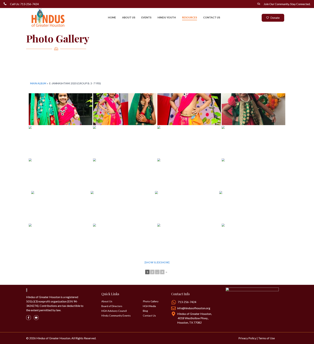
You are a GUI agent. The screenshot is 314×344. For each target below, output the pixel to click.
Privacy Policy (247, 338)
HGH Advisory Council (114, 310)
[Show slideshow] (157, 262)
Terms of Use (266, 338)
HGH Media (149, 306)
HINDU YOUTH (167, 17)
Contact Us (149, 315)
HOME (112, 17)
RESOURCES (189, 17)
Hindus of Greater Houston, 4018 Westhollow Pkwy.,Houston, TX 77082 (194, 318)
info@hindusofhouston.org (193, 308)
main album (38, 83)
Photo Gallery (150, 301)
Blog (145, 310)
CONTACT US (211, 17)
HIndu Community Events (116, 315)
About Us (106, 301)
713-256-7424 (187, 302)
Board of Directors (111, 306)
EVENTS (146, 17)
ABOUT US (128, 17)
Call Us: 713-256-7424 (24, 4)
